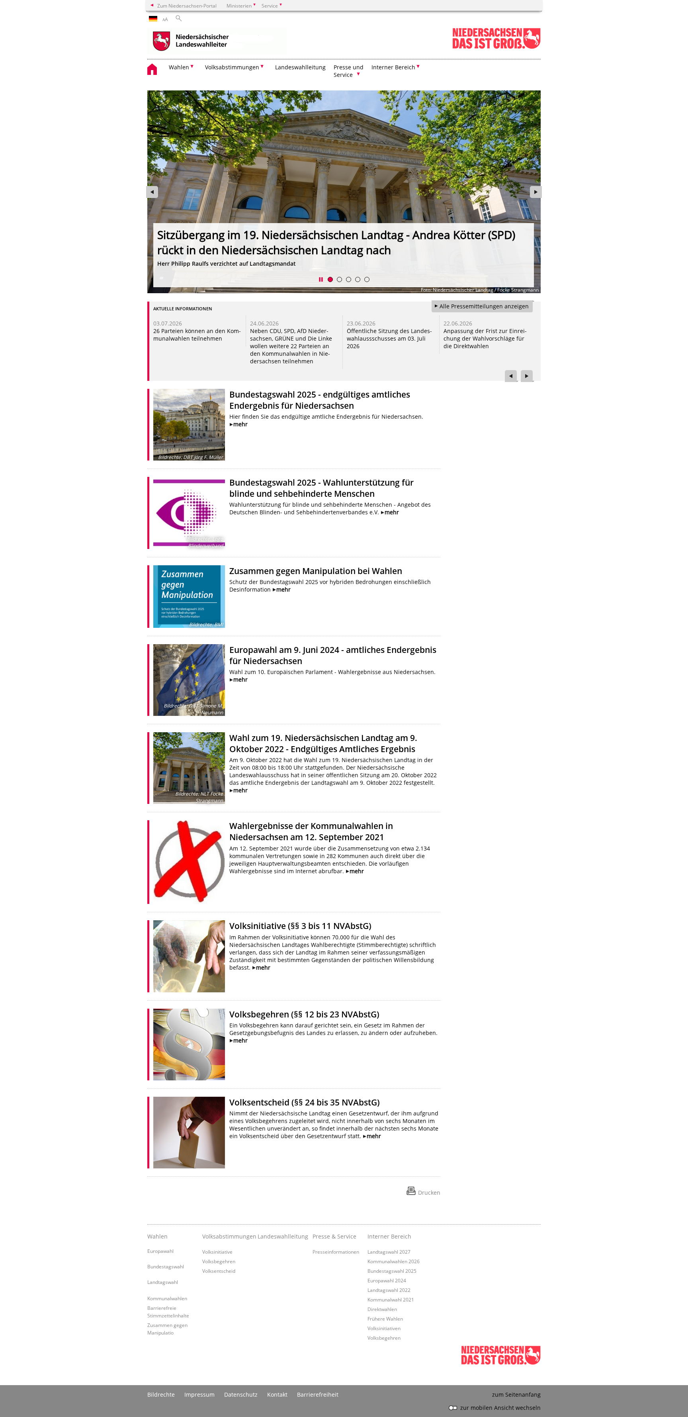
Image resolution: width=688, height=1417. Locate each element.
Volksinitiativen (384, 1328)
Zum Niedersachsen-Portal (187, 5)
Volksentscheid (218, 1271)
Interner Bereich (389, 1236)
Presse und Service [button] (349, 70)
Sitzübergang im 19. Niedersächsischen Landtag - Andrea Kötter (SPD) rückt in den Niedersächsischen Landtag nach (336, 242)
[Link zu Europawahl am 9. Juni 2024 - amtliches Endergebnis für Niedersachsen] (189, 680)
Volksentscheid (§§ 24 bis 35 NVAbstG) (304, 1102)
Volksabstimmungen (227, 1236)
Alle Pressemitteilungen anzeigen (484, 306)
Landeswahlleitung (300, 67)
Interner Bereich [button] (393, 67)
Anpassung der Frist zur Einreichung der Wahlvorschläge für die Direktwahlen (484, 338)
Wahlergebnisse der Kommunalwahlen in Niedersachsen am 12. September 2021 (311, 831)
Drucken (429, 1192)
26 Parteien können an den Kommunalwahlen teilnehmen (196, 334)
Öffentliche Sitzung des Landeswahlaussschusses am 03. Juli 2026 (389, 338)
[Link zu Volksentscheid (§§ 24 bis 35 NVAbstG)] (189, 1132)
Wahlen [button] (179, 67)
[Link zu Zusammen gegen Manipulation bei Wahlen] (189, 596)
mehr (240, 424)
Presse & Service (334, 1236)
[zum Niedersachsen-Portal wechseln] (496, 47)
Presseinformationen (336, 1251)
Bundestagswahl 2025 (391, 1271)
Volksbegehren (218, 1261)
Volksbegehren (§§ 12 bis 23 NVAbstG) (304, 1014)
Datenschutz (241, 1394)
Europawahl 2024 (386, 1280)
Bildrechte (161, 1394)
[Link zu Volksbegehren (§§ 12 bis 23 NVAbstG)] (189, 1044)
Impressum (199, 1394)
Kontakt (277, 1394)
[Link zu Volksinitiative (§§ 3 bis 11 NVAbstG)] (189, 956)
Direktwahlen (382, 1309)
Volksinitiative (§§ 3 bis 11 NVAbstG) (300, 925)
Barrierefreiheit (317, 1394)
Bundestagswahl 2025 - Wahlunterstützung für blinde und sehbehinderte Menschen (321, 488)
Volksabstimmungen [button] (232, 67)
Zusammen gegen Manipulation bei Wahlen (315, 570)
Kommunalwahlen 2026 (393, 1261)
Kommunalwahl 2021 (390, 1299)
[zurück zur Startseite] (217, 41)
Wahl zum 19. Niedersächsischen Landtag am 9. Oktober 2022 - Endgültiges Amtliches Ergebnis (323, 743)
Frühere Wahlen (385, 1318)
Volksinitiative (217, 1251)
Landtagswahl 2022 (388, 1290)
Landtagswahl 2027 (388, 1251)
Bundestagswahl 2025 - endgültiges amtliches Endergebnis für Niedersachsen (319, 400)
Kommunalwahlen (167, 1298)
